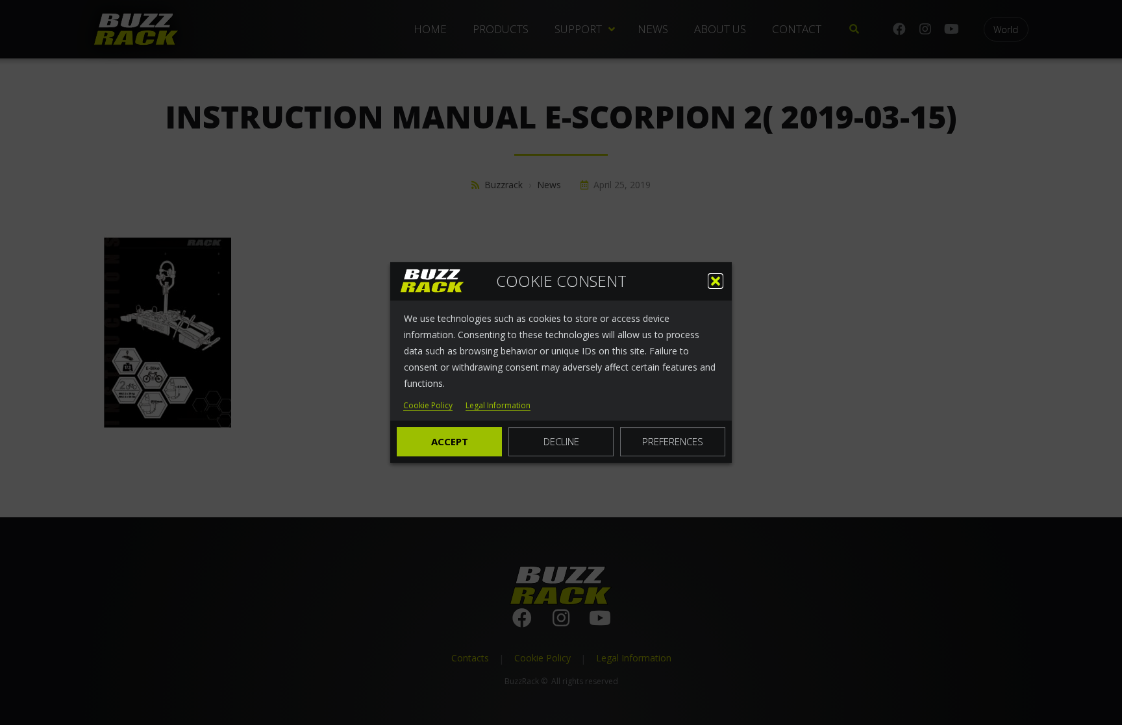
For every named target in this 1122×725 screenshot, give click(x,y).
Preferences (672, 441)
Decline (561, 441)
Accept (449, 441)
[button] (715, 281)
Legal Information (498, 406)
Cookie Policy (428, 406)
